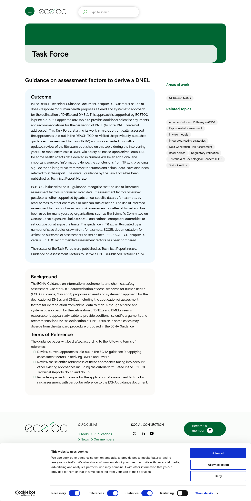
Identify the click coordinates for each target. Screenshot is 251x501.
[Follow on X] (134, 433)
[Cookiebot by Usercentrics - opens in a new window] (25, 493)
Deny (218, 476)
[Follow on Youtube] (151, 433)
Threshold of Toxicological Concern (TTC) (195, 159)
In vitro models (178, 134)
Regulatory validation (205, 153)
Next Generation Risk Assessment (190, 146)
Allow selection (218, 464)
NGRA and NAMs (180, 98)
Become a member (199, 428)
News (85, 439)
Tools (85, 434)
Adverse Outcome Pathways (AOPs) (192, 122)
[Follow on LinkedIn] (143, 433)
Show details (204, 493)
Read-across (177, 153)
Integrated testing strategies (187, 140)
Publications (103, 434)
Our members (104, 439)
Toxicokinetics (178, 165)
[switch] (112, 493)
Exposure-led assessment (185, 128)
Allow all (218, 453)
